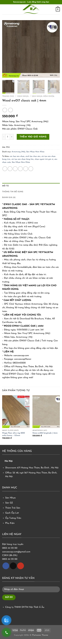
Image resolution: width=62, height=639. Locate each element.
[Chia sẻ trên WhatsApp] (4, 168)
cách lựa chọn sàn (32, 156)
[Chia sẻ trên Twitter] (15, 168)
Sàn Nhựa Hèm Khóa (43, 96)
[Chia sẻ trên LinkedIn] (30, 168)
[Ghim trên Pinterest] (25, 168)
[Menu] (4, 9)
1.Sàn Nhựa (23, 96)
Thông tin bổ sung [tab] (12, 192)
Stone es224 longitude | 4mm (45, 433)
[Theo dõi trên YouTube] (20, 565)
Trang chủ (8, 96)
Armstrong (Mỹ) (18, 152)
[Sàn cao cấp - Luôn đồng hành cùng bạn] (31, 9)
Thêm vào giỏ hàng (33, 137)
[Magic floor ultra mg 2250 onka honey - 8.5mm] (16, 411)
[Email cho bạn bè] (20, 168)
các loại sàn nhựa (17, 156)
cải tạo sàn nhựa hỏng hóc (22, 159)
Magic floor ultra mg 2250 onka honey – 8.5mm (13, 434)
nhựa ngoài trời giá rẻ (44, 159)
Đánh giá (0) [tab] (8, 197)
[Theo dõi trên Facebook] (5, 565)
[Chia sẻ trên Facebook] (10, 168)
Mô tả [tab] (5, 186)
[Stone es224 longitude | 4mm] (46, 411)
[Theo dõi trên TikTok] (13, 565)
